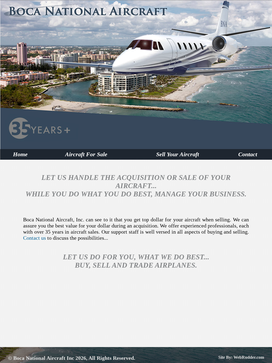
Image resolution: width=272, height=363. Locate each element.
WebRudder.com (248, 357)
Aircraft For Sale (86, 154)
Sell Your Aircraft (177, 154)
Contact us (34, 238)
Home (20, 154)
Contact (247, 154)
